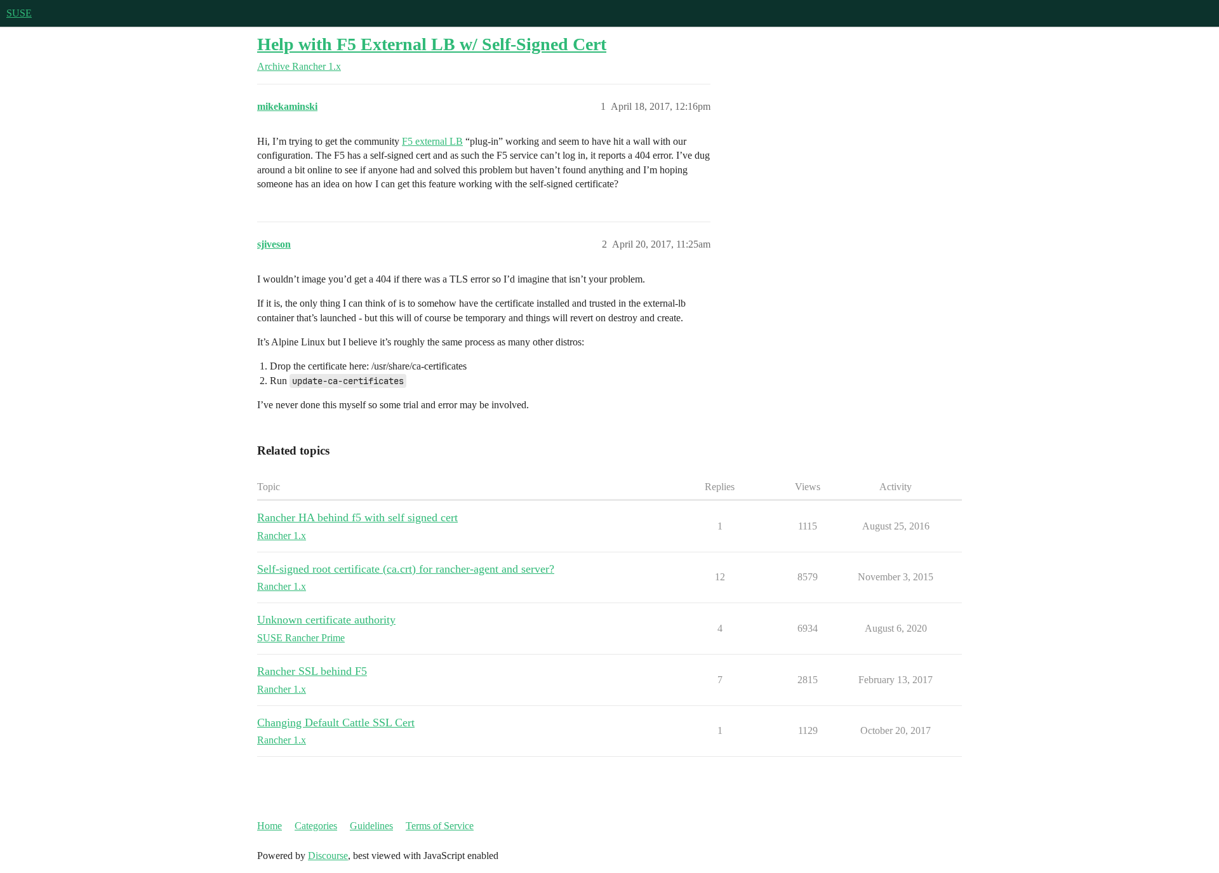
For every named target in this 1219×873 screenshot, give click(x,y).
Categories (316, 825)
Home (269, 825)
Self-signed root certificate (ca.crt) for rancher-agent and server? (405, 569)
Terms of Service (440, 825)
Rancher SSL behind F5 (312, 671)
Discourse (328, 855)
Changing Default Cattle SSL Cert (336, 722)
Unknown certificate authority (326, 619)
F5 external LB (432, 141)
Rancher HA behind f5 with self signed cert (357, 517)
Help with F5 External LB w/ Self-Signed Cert (431, 44)
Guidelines (371, 825)
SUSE (19, 13)
